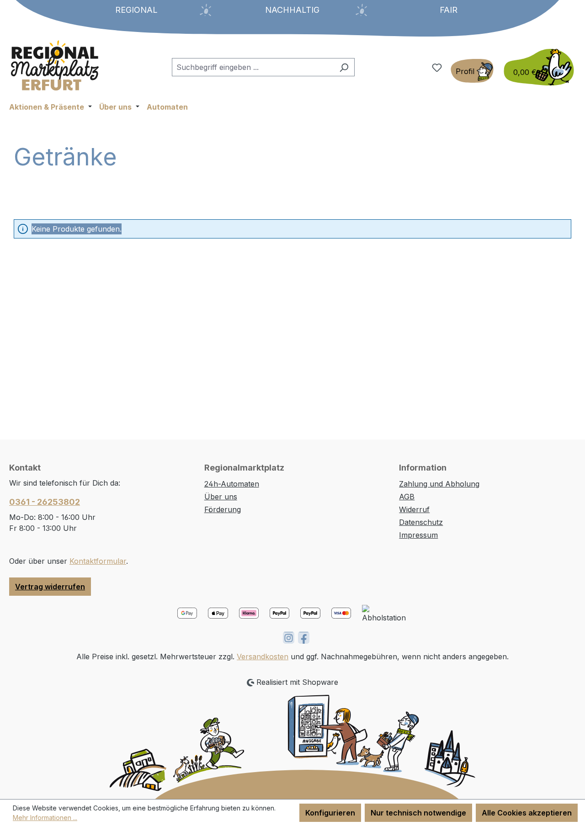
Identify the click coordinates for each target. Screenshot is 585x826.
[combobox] (253, 67)
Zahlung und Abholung (439, 483)
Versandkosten (262, 656)
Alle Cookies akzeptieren (527, 812)
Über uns (220, 496)
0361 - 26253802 (44, 502)
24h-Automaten (231, 483)
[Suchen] (344, 67)
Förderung (222, 509)
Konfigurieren (330, 812)
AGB (407, 496)
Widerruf (414, 509)
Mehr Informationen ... (45, 817)
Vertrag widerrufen (50, 586)
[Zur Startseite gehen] (55, 65)
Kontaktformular (97, 561)
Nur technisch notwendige (418, 812)
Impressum (418, 535)
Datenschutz (421, 522)
